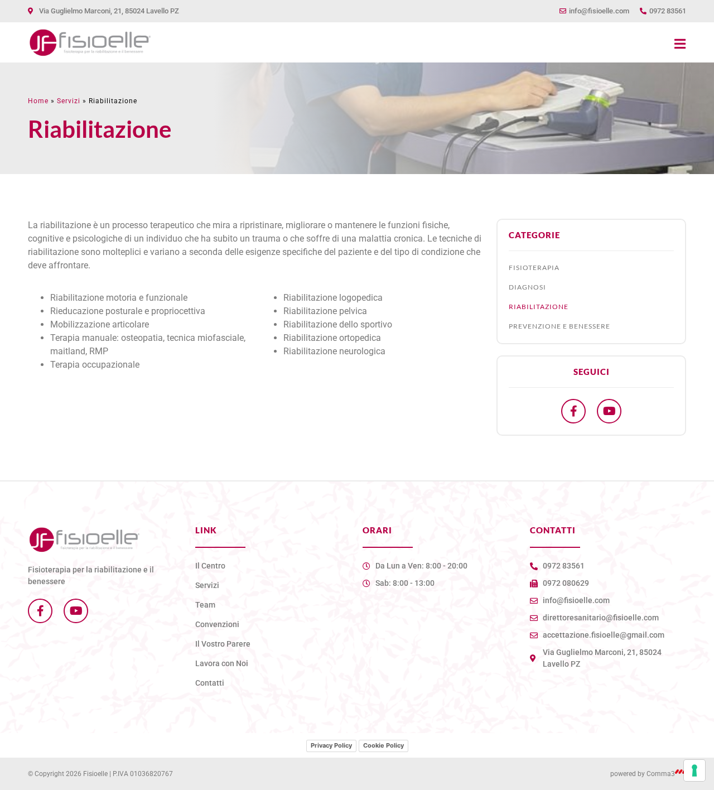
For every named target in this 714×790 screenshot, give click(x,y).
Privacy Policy (331, 745)
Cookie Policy (383, 745)
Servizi (68, 101)
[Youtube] (609, 411)
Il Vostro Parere (222, 643)
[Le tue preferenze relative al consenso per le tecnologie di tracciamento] (694, 770)
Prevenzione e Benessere (559, 326)
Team (205, 604)
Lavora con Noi (221, 663)
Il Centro (210, 565)
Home (38, 101)
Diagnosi (527, 287)
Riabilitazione (538, 306)
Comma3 (661, 774)
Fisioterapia (534, 267)
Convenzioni (217, 624)
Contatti (209, 682)
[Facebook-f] (573, 411)
